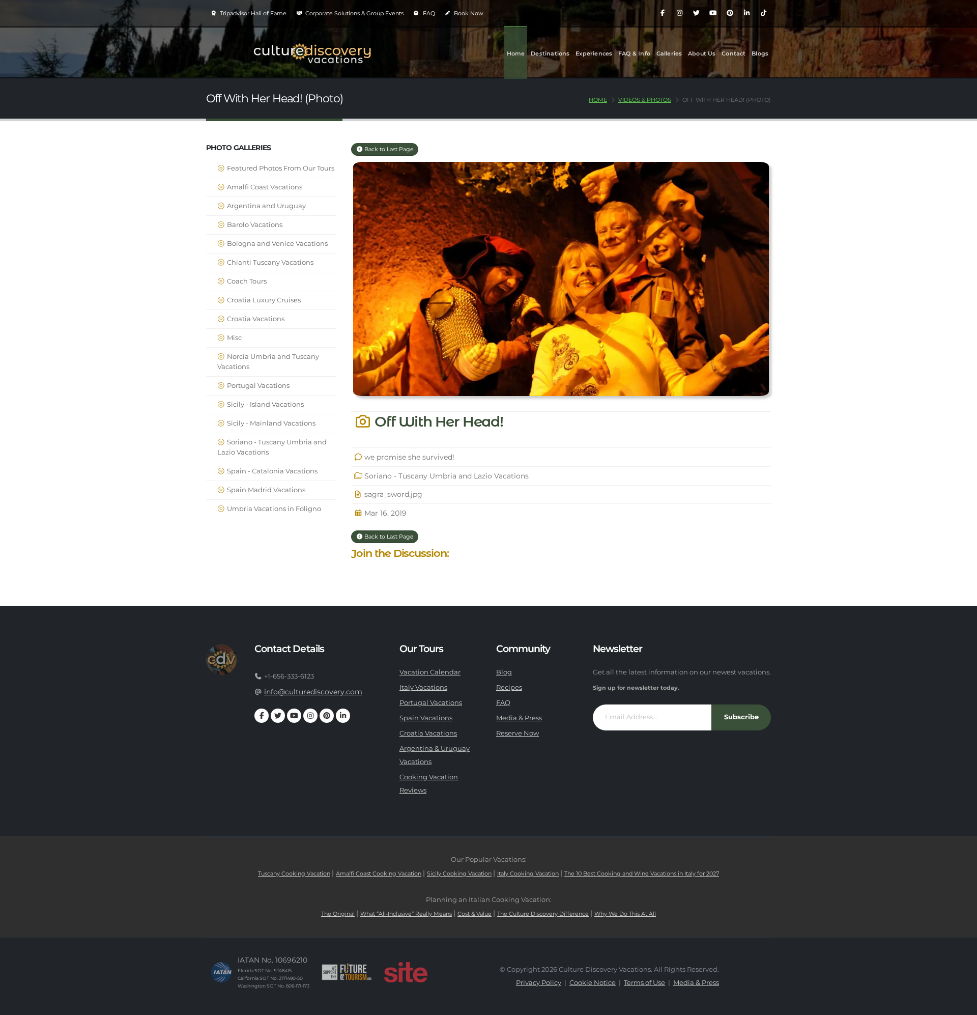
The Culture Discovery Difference (543, 913)
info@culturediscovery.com (313, 691)
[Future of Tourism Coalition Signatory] (347, 972)
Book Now (467, 13)
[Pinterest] (730, 13)
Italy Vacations (423, 687)
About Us (702, 53)
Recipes (509, 687)
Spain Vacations (425, 718)
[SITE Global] (405, 972)
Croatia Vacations (254, 319)
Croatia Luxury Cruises (263, 300)
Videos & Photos (644, 99)
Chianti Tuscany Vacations (269, 262)
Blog (504, 672)
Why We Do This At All (625, 913)
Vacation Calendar (430, 672)
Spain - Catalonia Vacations (271, 471)
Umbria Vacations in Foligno (273, 509)
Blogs (760, 53)
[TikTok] (763, 13)
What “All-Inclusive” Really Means (406, 913)
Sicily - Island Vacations (264, 404)
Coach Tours (246, 281)
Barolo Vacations (253, 225)
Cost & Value (474, 913)
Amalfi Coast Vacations (263, 187)
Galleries (669, 53)
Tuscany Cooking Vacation (294, 873)
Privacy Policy (538, 982)
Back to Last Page (388, 149)
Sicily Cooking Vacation (459, 873)
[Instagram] (679, 13)
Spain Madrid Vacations (265, 490)
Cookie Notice (592, 982)
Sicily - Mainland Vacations (270, 423)
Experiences (594, 53)
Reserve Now (517, 733)
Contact (733, 53)
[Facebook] (662, 13)
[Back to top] (959, 1003)
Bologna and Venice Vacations (276, 243)
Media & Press (519, 718)
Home (516, 53)
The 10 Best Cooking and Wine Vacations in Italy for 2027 (641, 873)
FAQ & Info (634, 53)
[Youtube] (713, 13)
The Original (338, 913)
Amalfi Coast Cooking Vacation (378, 873)
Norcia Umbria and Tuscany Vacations (268, 362)
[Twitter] (696, 13)
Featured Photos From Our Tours (279, 168)
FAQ (428, 13)
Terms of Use (644, 982)
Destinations (550, 53)
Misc (233, 338)
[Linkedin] (746, 13)
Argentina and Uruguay (265, 206)
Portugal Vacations (257, 385)
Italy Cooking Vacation (528, 873)
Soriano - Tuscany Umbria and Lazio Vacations (272, 447)
